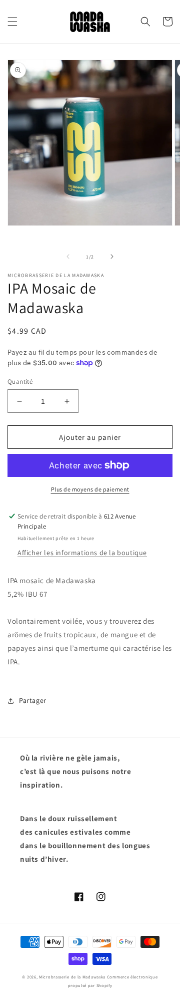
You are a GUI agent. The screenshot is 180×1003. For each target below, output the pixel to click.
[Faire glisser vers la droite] (112, 256)
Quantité (20, 381)
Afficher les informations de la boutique (82, 552)
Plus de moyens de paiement (90, 489)
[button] (13, 22)
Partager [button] (32, 700)
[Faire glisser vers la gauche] (68, 256)
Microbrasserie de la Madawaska (72, 976)
